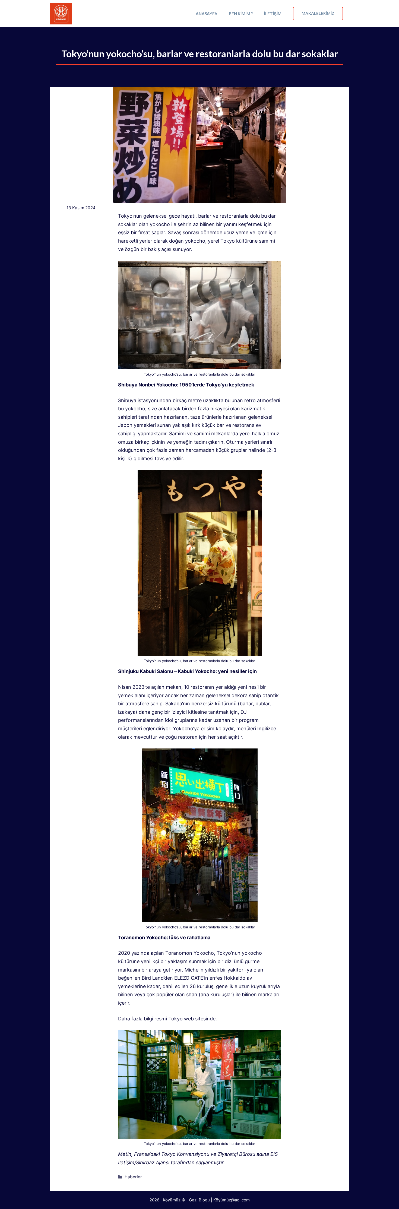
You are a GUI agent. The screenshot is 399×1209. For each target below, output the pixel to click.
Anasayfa (206, 13)
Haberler (133, 1176)
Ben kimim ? (241, 13)
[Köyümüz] (61, 13)
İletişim (272, 13)
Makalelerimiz (318, 13)
